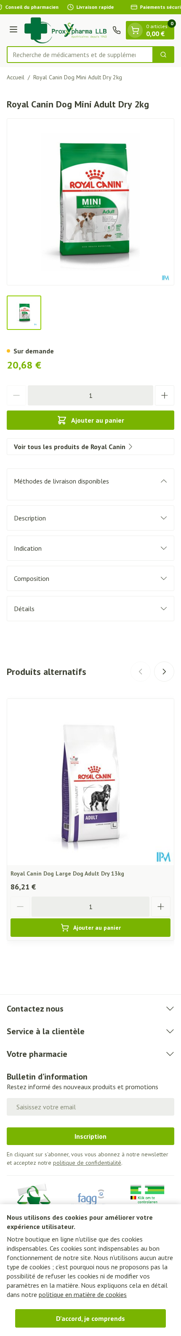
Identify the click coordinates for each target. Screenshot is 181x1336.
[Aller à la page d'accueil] (66, 30)
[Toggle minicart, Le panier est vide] (135, 30)
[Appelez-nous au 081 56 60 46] (116, 30)
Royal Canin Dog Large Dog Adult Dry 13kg (67, 873)
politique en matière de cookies (83, 1294)
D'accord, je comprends (90, 1318)
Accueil (15, 77)
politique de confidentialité (87, 1162)
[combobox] (80, 54)
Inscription (90, 1136)
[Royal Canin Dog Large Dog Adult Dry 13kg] (90, 782)
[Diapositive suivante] (164, 671)
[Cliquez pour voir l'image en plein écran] (90, 202)
